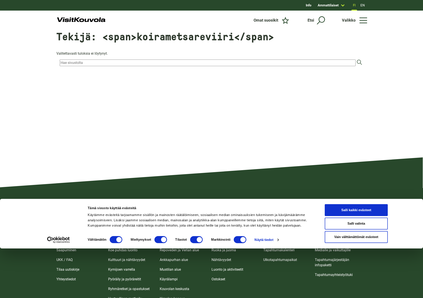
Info (308, 5)
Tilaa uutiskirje (67, 269)
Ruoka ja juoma (224, 250)
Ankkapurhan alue (174, 260)
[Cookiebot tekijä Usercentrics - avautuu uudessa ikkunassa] (58, 240)
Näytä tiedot (263, 240)
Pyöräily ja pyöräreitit (124, 279)
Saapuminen (66, 250)
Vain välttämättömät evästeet (356, 237)
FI (354, 5)
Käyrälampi (169, 279)
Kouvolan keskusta (174, 289)
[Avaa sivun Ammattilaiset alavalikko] (342, 5)
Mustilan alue (170, 269)
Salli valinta (356, 223)
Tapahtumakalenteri (279, 250)
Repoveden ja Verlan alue (179, 250)
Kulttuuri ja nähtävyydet (126, 260)
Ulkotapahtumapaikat (280, 260)
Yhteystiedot (66, 279)
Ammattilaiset (328, 5)
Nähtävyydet (221, 260)
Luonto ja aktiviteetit (227, 269)
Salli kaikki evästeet (356, 210)
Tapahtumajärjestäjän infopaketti (332, 262)
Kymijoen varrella (121, 269)
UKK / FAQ (64, 260)
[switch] (160, 239)
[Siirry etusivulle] (81, 20)
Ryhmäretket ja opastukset (129, 289)
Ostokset (218, 279)
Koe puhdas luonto (122, 250)
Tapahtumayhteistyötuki (334, 275)
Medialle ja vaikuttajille (333, 250)
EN (362, 5)
